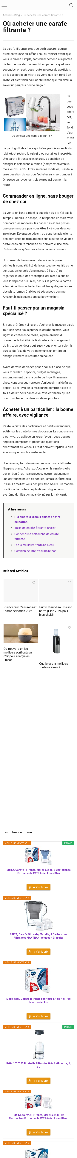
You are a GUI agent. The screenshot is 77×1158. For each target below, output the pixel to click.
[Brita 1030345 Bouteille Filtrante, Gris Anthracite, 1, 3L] (38, 1045)
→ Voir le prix (40, 887)
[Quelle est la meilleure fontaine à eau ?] (56, 626)
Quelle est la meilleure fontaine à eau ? (54, 665)
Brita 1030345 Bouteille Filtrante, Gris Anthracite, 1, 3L (38, 1065)
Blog (17, 15)
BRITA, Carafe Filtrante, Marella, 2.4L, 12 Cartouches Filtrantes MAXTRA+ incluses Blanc (38, 1116)
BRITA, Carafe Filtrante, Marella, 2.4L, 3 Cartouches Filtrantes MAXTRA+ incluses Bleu (39, 871)
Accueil (7, 15)
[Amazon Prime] (38, 878)
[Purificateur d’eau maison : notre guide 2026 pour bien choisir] (56, 582)
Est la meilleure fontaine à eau (34, 545)
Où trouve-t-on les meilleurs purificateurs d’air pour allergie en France (18, 654)
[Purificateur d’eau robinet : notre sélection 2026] (21, 582)
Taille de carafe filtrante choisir (35, 528)
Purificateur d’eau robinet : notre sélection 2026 (20, 609)
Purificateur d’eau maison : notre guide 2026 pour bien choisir (56, 610)
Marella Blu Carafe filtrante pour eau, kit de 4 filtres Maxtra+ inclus (38, 1000)
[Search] (71, 5)
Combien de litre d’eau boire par (35, 551)
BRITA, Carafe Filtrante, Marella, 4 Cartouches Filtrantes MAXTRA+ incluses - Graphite (38, 936)
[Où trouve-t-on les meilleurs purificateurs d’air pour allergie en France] (21, 626)
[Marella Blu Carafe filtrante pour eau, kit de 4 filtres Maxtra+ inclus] (38, 980)
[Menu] (4, 5)
